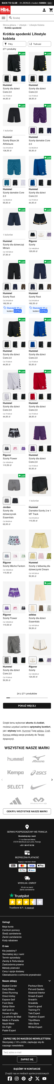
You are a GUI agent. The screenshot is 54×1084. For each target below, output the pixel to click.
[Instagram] (16, 1079)
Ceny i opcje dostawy (13, 971)
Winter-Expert (35, 1027)
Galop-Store (8, 1006)
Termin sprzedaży (11, 957)
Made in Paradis (10, 1020)
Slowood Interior (36, 992)
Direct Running (10, 992)
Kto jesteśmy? (9, 950)
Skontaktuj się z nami (27, 836)
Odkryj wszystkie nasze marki (27, 811)
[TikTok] (30, 1079)
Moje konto (8, 926)
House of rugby (10, 1013)
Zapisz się (27, 1059)
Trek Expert (34, 1013)
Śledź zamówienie (11, 933)
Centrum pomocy (11, 930)
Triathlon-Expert (36, 1016)
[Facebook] (9, 1079)
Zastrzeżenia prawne (13, 964)
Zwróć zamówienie (27, 889)
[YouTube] (44, 1079)
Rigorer (33, 241)
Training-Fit (34, 1009)
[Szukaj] (10, 17)
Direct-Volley (8, 996)
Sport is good (35, 1006)
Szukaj (16, 17)
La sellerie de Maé (11, 1016)
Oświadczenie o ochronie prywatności (21, 974)
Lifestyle (22, 24)
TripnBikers (34, 1020)
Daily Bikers (8, 989)
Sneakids (33, 1003)
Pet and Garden (36, 989)
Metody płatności (11, 967)
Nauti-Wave (8, 1023)
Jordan (7, 507)
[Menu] (3, 17)
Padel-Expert (9, 1030)
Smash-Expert (35, 996)
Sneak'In (32, 999)
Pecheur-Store (35, 985)
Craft (47, 730)
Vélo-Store (33, 1023)
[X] (37, 1079)
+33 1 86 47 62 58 (27, 845)
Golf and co (8, 1009)
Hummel (7, 85)
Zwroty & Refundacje (13, 961)
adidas (32, 614)
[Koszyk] (51, 10)
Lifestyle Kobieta (36, 24)
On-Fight (6, 1027)
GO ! (50, 2)
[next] (52, 780)
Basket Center (9, 985)
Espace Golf (8, 999)
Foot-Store (7, 1003)
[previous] (2, 780)
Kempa (7, 734)
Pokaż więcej (27, 705)
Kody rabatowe (10, 940)
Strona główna (9, 24)
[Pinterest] (23, 1079)
